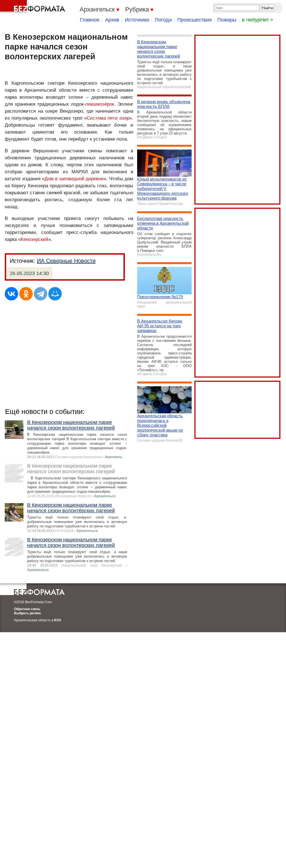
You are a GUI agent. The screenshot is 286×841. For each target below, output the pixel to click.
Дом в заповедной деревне (74, 178)
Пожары (226, 20)
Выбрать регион (27, 613)
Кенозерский (34, 239)
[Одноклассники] (26, 293)
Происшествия (194, 20)
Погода (163, 20)
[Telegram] (40, 293)
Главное (89, 20)
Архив (112, 20)
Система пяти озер (108, 118)
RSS (57, 620)
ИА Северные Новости (66, 261)
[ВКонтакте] (11, 293)
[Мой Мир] (55, 293)
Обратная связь (27, 609)
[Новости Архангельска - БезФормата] (33, 7)
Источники (137, 20)
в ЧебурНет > (257, 20)
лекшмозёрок (99, 104)
